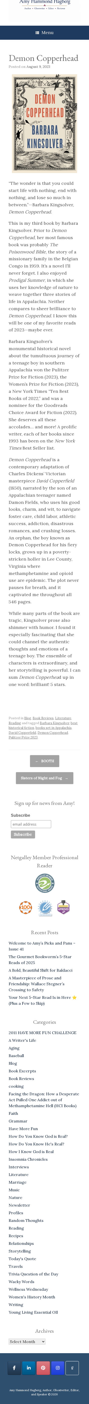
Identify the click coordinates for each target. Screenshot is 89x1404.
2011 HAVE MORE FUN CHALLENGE (42, 1032)
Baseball (16, 1055)
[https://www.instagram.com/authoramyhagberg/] (58, 1368)
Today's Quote (22, 1258)
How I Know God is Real (31, 1151)
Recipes (16, 1235)
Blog (27, 718)
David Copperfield (22, 733)
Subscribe (20, 815)
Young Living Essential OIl (33, 1312)
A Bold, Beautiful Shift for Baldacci (40, 970)
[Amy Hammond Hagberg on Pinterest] (43, 1368)
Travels (16, 1266)
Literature (63, 718)
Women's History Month (32, 1296)
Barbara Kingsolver (54, 723)
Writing (16, 1304)
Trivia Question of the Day (33, 1273)
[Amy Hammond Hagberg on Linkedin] (28, 1368)
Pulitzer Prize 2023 (23, 737)
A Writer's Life (22, 1040)
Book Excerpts (22, 1070)
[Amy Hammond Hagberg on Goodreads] (72, 1368)
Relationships (21, 1243)
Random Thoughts (26, 1220)
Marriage (17, 1182)
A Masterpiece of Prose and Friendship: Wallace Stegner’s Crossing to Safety (37, 983)
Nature (15, 1197)
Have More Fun (23, 1128)
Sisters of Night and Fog (44, 778)
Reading (15, 723)
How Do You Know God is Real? (38, 1136)
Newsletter (19, 1205)
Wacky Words (21, 1281)
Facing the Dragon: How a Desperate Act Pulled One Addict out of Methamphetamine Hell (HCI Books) (44, 1099)
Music (14, 1189)
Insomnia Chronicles (28, 1159)
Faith (13, 1113)
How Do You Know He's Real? (36, 1143)
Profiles (16, 1212)
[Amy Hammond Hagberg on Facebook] (14, 1368)
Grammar (18, 1121)
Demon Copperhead (53, 733)
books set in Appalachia (53, 728)
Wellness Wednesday (28, 1289)
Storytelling (20, 1251)
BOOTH (44, 761)
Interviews (19, 1166)
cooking (16, 1086)
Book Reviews (43, 718)
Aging (14, 1047)
